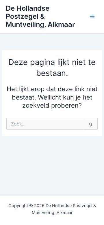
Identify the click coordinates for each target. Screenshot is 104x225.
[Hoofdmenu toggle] (92, 16)
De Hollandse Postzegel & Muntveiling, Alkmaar (40, 16)
